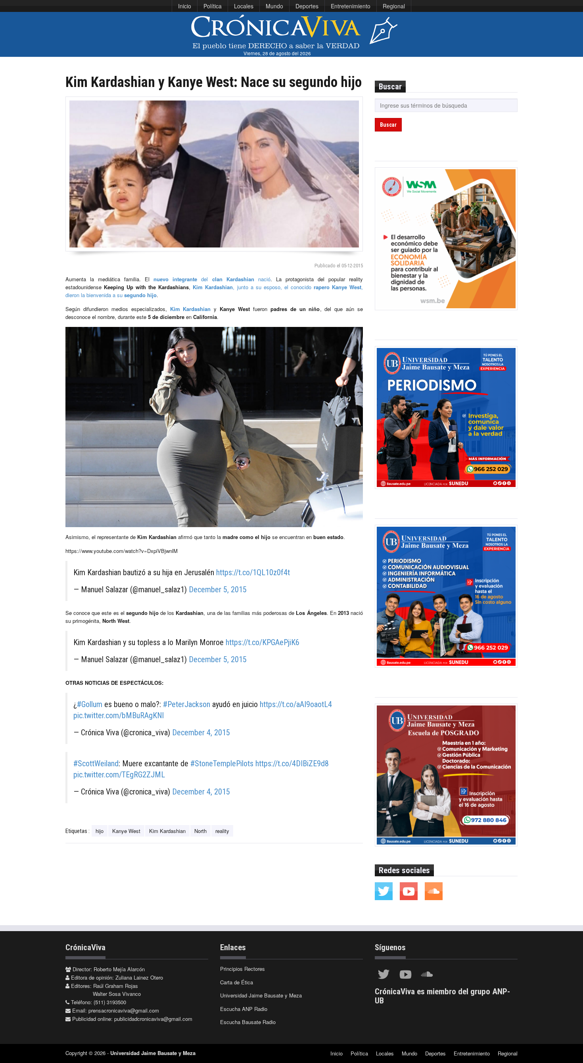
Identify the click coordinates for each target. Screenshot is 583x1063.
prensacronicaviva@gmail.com (123, 1010)
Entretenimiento (350, 6)
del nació (211, 279)
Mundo (274, 6)
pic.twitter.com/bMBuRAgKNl (118, 715)
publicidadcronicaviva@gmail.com (153, 1018)
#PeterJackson (186, 704)
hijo (100, 831)
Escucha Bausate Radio (248, 1022)
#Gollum (89, 704)
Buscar (388, 125)
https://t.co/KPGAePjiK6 (262, 642)
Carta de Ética (236, 982)
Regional (394, 6)
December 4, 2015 (201, 732)
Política (212, 6)
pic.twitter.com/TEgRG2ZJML (119, 774)
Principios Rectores (242, 968)
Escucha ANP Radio (243, 1009)
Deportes (306, 6)
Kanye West (126, 831)
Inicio (184, 6)
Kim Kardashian (189, 309)
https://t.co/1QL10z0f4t (253, 572)
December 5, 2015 (218, 589)
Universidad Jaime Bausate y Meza (261, 995)
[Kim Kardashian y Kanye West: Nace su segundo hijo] (214, 174)
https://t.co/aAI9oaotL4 (296, 704)
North (200, 831)
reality (222, 831)
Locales (243, 6)
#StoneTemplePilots (221, 763)
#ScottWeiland (96, 763)
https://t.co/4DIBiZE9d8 (292, 763)
